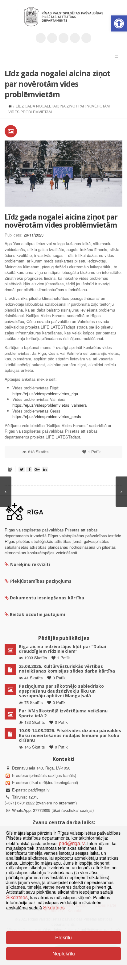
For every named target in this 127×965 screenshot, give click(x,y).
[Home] (10, 105)
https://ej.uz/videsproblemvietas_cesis (46, 416)
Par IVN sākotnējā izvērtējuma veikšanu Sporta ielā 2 (63, 713)
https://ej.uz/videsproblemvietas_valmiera (49, 405)
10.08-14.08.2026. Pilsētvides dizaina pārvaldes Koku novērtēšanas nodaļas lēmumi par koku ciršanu (70, 735)
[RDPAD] (63, 17)
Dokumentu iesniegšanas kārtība (47, 598)
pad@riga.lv (39, 790)
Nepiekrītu (63, 953)
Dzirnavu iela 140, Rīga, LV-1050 (41, 768)
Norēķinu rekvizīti (30, 564)
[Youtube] (63, 38)
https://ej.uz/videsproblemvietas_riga (45, 393)
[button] (119, 23)
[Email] (86, 38)
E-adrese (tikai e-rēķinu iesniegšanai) (44, 782)
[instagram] (75, 38)
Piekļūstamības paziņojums (41, 581)
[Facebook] (52, 38)
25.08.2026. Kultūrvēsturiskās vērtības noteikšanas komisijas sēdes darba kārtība (67, 668)
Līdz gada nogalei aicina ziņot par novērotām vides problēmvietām (61, 221)
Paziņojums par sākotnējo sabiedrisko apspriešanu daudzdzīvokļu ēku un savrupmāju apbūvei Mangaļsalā (61, 691)
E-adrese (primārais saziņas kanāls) (44, 775)
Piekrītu (63, 937)
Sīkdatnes (17, 897)
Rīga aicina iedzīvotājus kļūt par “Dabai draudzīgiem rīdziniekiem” (62, 649)
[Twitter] (41, 38)
